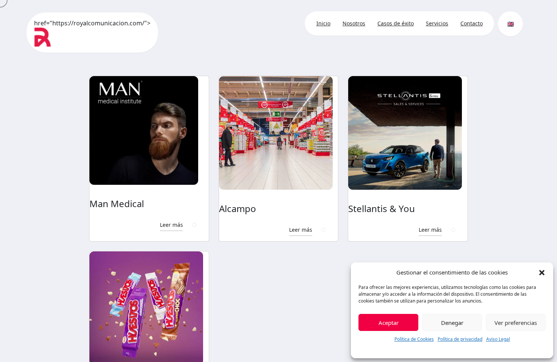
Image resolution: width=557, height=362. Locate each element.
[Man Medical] (149, 130)
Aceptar (389, 322)
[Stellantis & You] (408, 133)
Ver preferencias (515, 322)
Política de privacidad (460, 339)
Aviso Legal (498, 339)
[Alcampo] (278, 133)
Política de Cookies (414, 339)
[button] (542, 272)
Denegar (452, 322)
